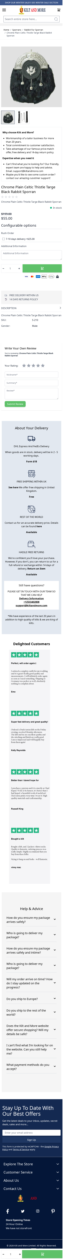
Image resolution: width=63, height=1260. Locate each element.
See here (13, 487)
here (39, 526)
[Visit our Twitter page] (24, 1211)
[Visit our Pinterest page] (54, 1211)
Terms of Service (21, 1149)
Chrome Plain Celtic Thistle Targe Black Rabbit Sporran (29, 34)
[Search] (56, 19)
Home (6, 29)
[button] (10, 197)
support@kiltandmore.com (31, 605)
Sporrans (16, 29)
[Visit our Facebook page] (9, 1211)
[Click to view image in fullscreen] (31, 77)
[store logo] (32, 10)
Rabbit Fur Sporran (33, 29)
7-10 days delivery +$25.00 (20, 239)
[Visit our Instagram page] (39, 1211)
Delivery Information (31, 598)
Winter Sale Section (47, 2)
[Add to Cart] (42, 268)
